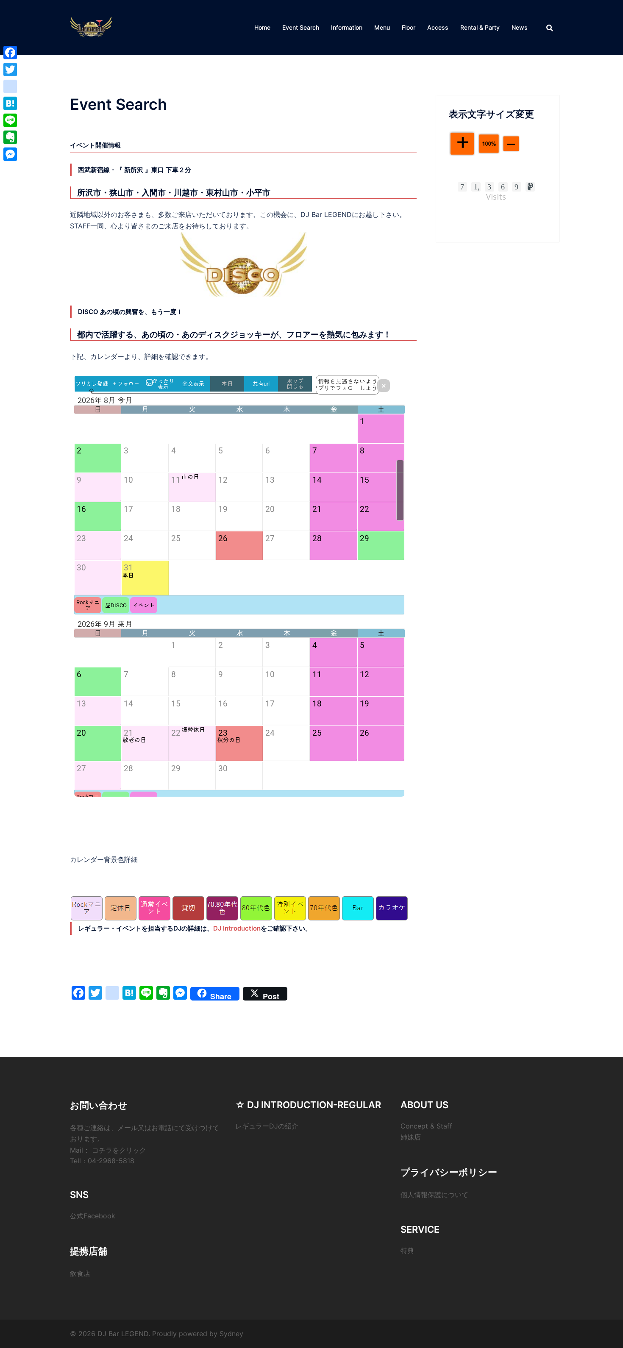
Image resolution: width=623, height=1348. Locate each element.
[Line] (10, 120)
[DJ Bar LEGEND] (91, 26)
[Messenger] (10, 154)
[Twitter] (10, 69)
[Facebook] (10, 52)
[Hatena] (10, 103)
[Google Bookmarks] (10, 86)
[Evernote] (10, 137)
